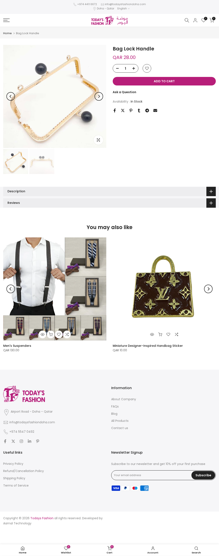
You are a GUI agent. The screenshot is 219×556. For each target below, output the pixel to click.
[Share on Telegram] (147, 110)
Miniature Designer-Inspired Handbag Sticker (148, 346)
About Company (123, 399)
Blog (114, 414)
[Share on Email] (155, 110)
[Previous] (10, 96)
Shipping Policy (14, 478)
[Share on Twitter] (123, 110)
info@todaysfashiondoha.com (125, 4)
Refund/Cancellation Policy (23, 471)
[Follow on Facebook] (5, 441)
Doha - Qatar (105, 8)
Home (7, 33)
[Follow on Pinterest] (38, 441)
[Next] (99, 96)
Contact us (119, 428)
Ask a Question (124, 92)
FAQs (115, 406)
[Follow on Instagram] (21, 441)
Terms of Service (16, 485)
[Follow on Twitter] (13, 441)
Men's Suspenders (17, 346)
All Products (120, 421)
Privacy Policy (13, 464)
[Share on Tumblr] (139, 110)
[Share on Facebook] (115, 110)
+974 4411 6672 (87, 4)
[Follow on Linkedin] (29, 441)
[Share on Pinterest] (131, 110)
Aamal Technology (17, 523)
